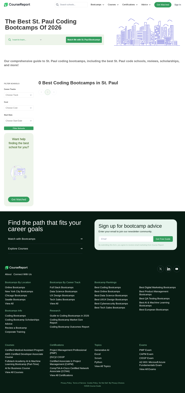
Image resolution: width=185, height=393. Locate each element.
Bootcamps (96, 4)
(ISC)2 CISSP (57, 357)
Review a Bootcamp (16, 327)
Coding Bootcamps (15, 315)
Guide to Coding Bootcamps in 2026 (69, 315)
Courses (112, 4)
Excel (98, 354)
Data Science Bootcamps (63, 291)
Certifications (128, 4)
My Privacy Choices (116, 383)
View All (9, 303)
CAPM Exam (146, 354)
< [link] (41, 92)
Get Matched (163, 5)
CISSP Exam (146, 358)
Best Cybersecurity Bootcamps (111, 303)
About (8, 274)
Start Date (8, 115)
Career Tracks (10, 89)
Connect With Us (22, 274)
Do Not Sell (103, 383)
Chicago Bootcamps (16, 295)
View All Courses (14, 372)
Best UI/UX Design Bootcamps (111, 299)
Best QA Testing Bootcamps (154, 298)
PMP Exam (145, 350)
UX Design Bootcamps (62, 295)
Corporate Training (15, 332)
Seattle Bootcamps (15, 299)
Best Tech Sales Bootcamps (110, 307)
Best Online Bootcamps (107, 291)
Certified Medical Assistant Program (24, 350)
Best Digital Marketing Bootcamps (157, 287)
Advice (144, 4)
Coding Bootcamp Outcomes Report (69, 326)
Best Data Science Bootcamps (111, 295)
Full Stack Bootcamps (61, 287)
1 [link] (47, 92)
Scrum (98, 358)
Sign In (177, 5)
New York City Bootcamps (19, 291)
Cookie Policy (92, 383)
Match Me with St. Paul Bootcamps (83, 40)
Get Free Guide (163, 239)
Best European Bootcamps (154, 309)
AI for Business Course (17, 368)
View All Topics (103, 366)
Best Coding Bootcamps (108, 287)
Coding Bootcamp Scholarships (22, 319)
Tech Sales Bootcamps (62, 299)
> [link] (53, 92)
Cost (6, 102)
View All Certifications (61, 375)
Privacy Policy (66, 383)
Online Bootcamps (15, 287)
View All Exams (147, 369)
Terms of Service (79, 383)
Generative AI (102, 350)
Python (98, 362)
